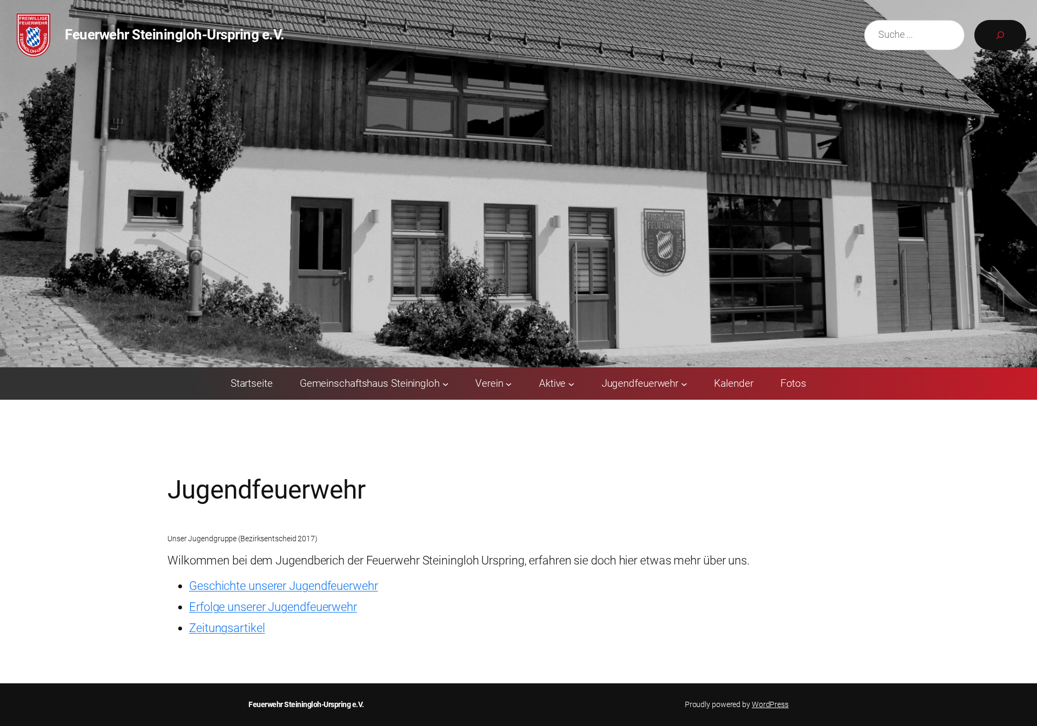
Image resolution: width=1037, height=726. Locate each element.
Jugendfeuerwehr (640, 383)
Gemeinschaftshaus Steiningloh (370, 383)
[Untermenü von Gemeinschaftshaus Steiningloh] (445, 383)
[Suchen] (1000, 35)
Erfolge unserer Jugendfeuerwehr (273, 607)
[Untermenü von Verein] (509, 383)
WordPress (770, 704)
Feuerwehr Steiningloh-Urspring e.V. (175, 34)
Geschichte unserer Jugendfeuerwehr (283, 586)
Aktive (552, 383)
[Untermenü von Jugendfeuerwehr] (684, 383)
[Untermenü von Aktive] (571, 383)
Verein (489, 383)
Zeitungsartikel (227, 628)
